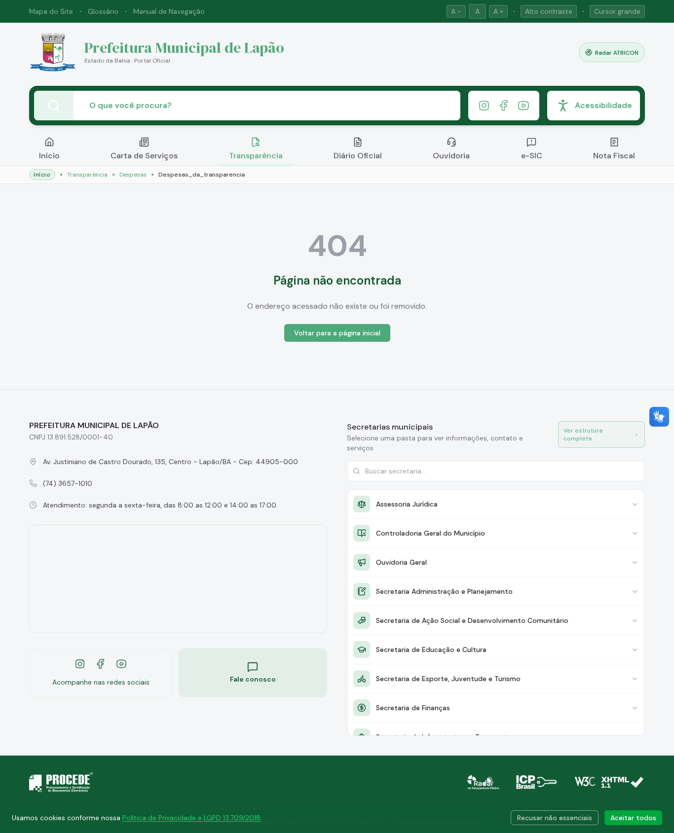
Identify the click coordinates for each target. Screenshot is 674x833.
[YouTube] (523, 105)
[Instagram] (484, 105)
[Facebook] (504, 105)
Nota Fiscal (614, 155)
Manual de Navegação (169, 11)
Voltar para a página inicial (337, 332)
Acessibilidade (603, 105)
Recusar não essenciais (554, 817)
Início (49, 155)
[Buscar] (54, 105)
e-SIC (531, 155)
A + (498, 11)
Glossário (103, 11)
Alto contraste (548, 11)
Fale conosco (253, 679)
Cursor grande (617, 11)
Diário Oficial (358, 155)
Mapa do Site (51, 11)
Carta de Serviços (144, 155)
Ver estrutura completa (582, 434)
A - (456, 11)
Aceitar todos (633, 817)
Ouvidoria (451, 155)
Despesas (133, 175)
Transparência (256, 155)
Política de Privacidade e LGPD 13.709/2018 (191, 817)
